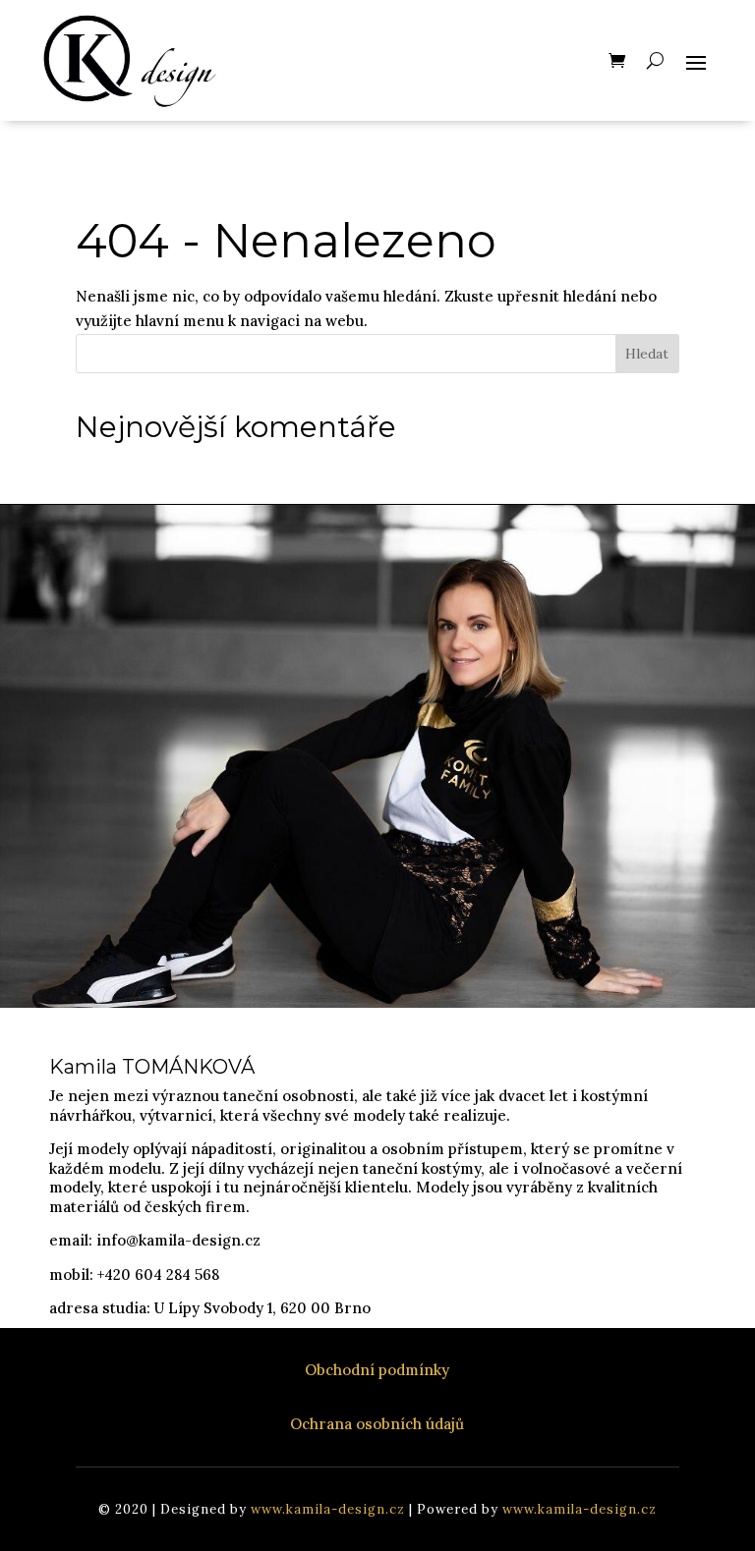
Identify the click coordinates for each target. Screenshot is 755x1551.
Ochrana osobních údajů (377, 1423)
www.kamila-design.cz (328, 1509)
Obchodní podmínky (377, 1369)
